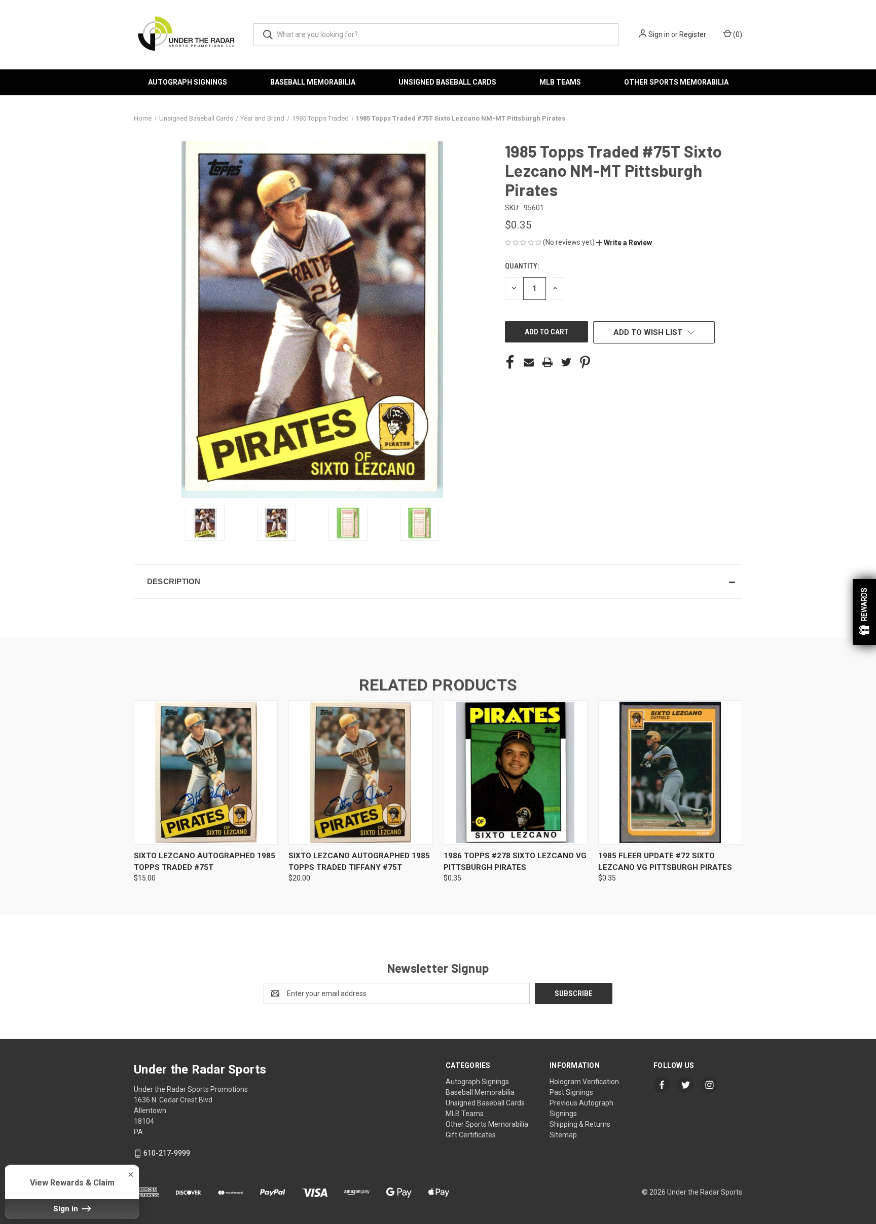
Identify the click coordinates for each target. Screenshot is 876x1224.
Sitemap (563, 1135)
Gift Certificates (471, 1135)
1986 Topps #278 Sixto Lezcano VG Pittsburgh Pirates (515, 861)
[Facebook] (510, 362)
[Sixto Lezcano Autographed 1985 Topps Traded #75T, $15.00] (206, 772)
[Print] (547, 362)
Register (692, 34)
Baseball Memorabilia (312, 82)
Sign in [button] (66, 1208)
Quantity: (522, 266)
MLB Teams (560, 82)
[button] (624, 243)
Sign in (659, 34)
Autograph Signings (187, 82)
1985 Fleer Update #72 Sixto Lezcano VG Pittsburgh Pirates (665, 861)
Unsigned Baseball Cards (447, 82)
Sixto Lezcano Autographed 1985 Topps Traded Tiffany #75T (359, 861)
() (737, 34)
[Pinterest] (585, 362)
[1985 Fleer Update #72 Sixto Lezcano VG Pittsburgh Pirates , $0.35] (670, 772)
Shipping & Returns (580, 1124)
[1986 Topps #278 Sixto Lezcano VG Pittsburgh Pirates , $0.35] (516, 772)
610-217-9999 (166, 1153)
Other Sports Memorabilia (676, 82)
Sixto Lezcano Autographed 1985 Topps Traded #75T (204, 861)
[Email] (529, 362)
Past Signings (571, 1092)
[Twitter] (566, 362)
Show (864, 612)
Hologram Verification (584, 1082)
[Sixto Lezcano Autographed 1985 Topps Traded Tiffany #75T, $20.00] (360, 772)
